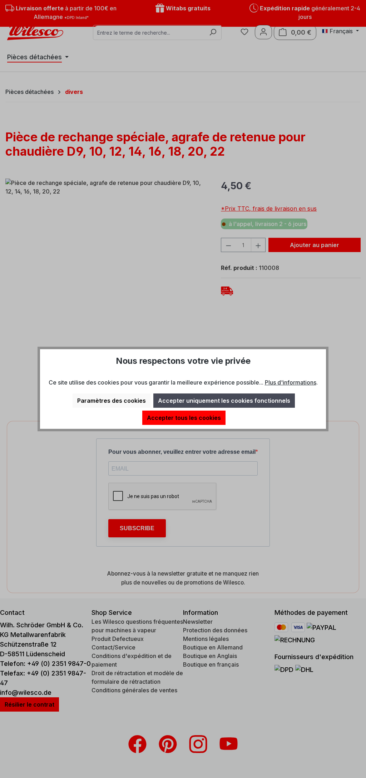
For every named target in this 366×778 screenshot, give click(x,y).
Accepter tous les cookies (184, 417)
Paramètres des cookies (111, 400)
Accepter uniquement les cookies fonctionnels (224, 400)
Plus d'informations (290, 382)
